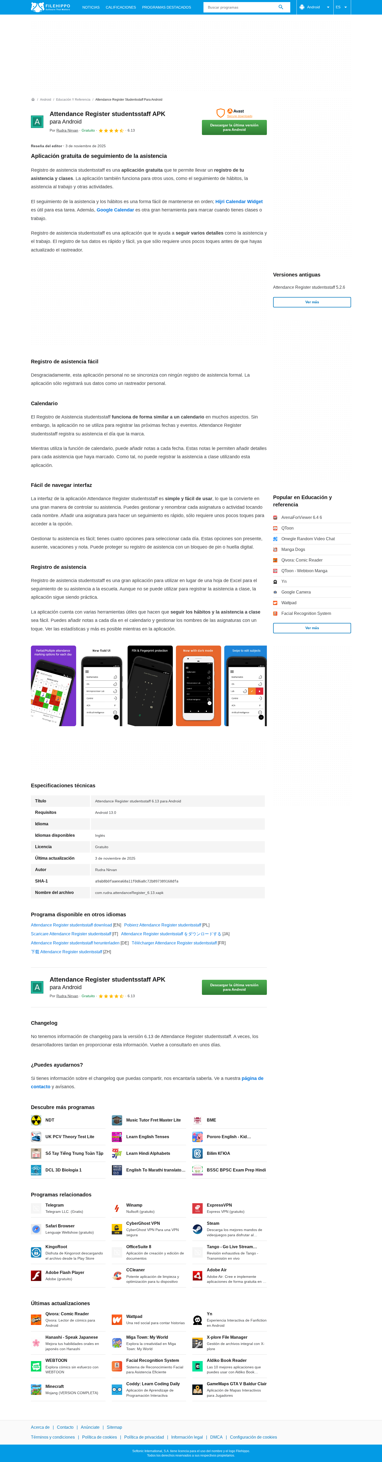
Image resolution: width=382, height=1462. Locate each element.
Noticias (91, 7)
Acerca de (40, 1427)
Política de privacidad (144, 1437)
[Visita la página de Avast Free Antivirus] (234, 113)
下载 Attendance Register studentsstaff (66, 952)
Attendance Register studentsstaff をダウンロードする (171, 934)
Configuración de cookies (253, 1437)
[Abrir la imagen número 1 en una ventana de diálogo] (101, 686)
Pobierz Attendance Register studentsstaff (162, 925)
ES (338, 7)
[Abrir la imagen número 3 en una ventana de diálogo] (198, 686)
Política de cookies (99, 1437)
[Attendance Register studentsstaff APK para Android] (37, 121)
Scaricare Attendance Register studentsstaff (71, 934)
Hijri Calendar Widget (239, 201)
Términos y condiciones (53, 1437)
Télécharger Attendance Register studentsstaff (174, 943)
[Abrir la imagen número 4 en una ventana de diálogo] (246, 686)
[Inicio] (33, 99)
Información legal (187, 1437)
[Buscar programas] (281, 7)
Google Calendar (115, 209)
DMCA (216, 1437)
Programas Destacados (166, 7)
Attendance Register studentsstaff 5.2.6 (309, 287)
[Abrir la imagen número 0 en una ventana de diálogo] (53, 686)
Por (64, 130)
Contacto (65, 1427)
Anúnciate (90, 1427)
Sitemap (114, 1427)
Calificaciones (121, 7)
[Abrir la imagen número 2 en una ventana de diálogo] (150, 686)
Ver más (312, 302)
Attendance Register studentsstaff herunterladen (75, 943)
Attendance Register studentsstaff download (71, 925)
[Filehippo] (50, 7)
